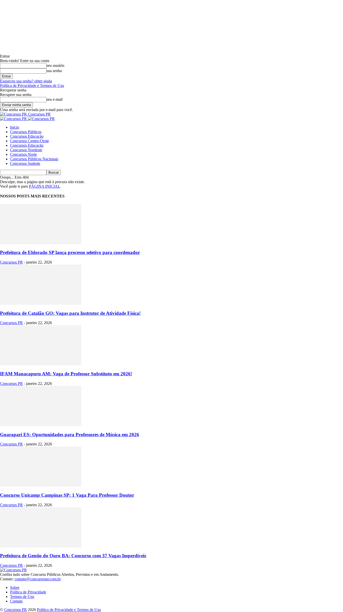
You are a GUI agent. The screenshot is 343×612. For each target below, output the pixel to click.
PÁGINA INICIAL (44, 186)
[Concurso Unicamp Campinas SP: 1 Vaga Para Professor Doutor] (40, 485)
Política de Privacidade (28, 592)
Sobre (14, 587)
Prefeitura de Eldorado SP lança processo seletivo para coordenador (70, 252)
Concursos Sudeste (25, 163)
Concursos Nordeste (26, 150)
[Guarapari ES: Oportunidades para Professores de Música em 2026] (40, 425)
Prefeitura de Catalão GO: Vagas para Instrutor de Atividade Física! (70, 313)
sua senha (54, 71)
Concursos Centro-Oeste (29, 141)
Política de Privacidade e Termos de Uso (32, 85)
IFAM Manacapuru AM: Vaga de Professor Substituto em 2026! (66, 373)
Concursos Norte (23, 154)
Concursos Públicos (25, 132)
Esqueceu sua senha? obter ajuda (26, 81)
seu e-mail (54, 99)
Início (14, 127)
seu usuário (55, 65)
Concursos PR (11, 262)
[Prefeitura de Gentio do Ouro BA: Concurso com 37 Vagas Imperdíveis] (40, 546)
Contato (16, 601)
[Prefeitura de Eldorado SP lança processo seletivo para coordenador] (40, 243)
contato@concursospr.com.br (38, 579)
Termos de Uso (22, 596)
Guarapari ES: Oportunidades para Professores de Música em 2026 (69, 434)
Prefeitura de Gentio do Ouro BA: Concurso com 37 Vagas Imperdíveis (73, 555)
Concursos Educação (26, 136)
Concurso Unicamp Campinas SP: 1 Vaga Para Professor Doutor (67, 495)
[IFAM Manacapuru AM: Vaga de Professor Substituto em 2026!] (40, 364)
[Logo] (14, 119)
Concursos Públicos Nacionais (34, 159)
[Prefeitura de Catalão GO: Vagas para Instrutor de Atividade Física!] (40, 303)
